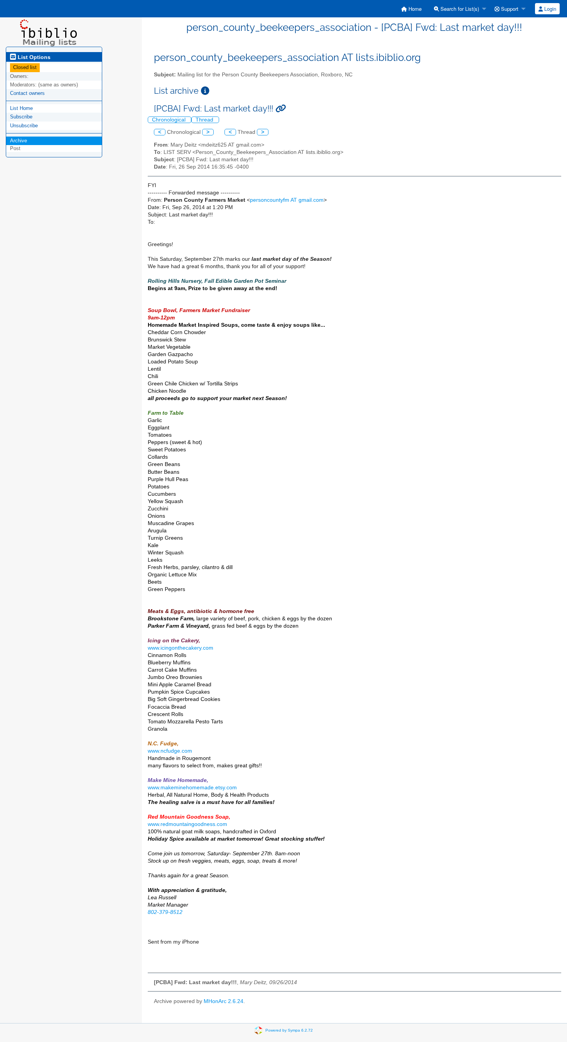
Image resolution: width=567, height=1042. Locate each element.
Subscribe (21, 117)
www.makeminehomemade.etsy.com (192, 787)
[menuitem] (411, 8)
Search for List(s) (459, 8)
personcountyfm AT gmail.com (287, 200)
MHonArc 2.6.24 (223, 1001)
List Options (33, 57)
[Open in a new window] (205, 91)
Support (509, 8)
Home (414, 8)
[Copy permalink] (280, 108)
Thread (205, 120)
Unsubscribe (24, 125)
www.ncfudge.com (170, 751)
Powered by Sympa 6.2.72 (289, 1030)
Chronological (169, 120)
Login (549, 8)
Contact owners (27, 93)
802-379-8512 (165, 912)
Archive (18, 141)
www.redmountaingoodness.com (187, 824)
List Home (21, 108)
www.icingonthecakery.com (180, 648)
